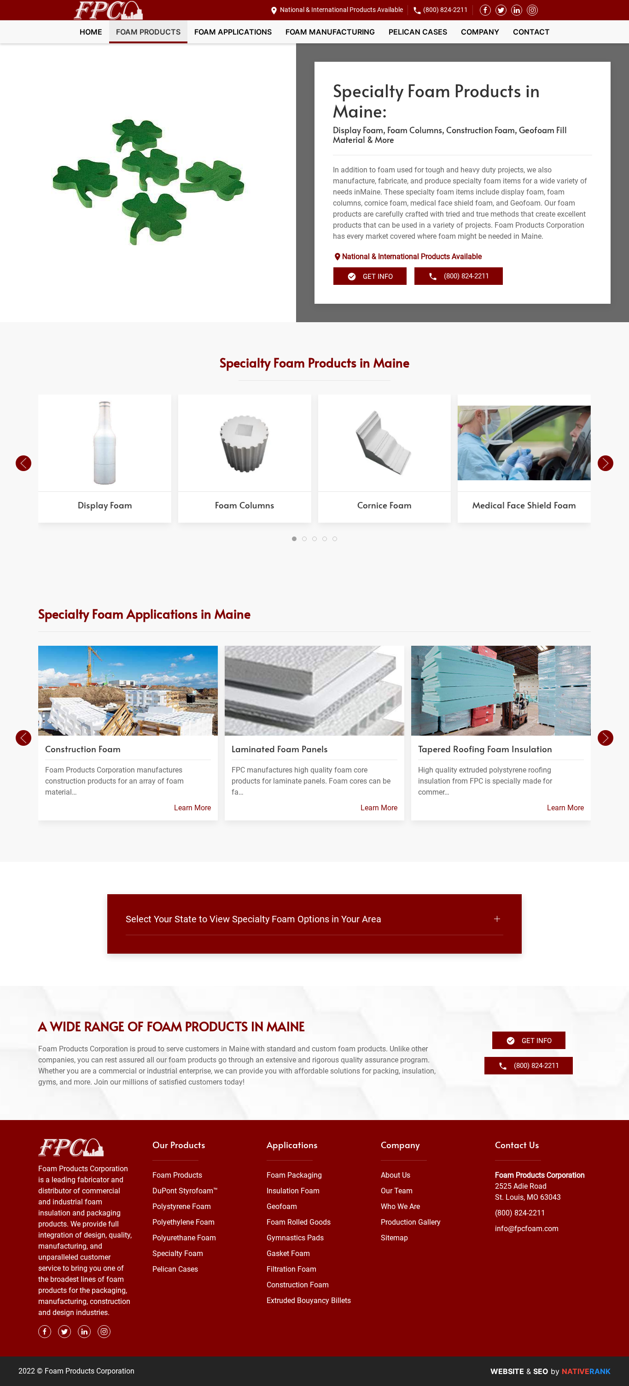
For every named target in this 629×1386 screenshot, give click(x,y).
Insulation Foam (293, 1190)
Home (91, 31)
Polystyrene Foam (181, 1206)
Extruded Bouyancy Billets (309, 1300)
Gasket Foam (288, 1253)
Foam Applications (233, 31)
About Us (395, 1175)
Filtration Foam (291, 1269)
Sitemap (394, 1237)
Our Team (397, 1190)
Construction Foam (298, 1284)
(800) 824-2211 (445, 9)
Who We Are (400, 1206)
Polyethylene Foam (183, 1222)
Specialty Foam (177, 1253)
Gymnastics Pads (295, 1237)
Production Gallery (411, 1222)
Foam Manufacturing (330, 31)
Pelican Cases (418, 31)
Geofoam (282, 1206)
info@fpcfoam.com (527, 1228)
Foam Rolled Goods (299, 1222)
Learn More (192, 807)
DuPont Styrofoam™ (185, 1190)
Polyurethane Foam (184, 1237)
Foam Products (148, 31)
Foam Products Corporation (540, 1175)
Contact (531, 31)
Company (480, 31)
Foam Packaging (294, 1175)
